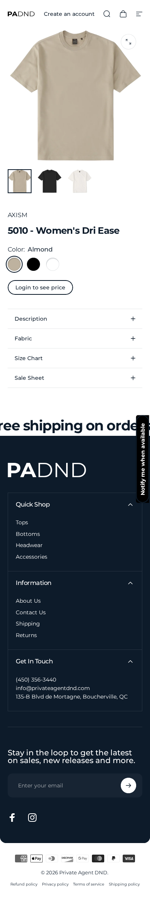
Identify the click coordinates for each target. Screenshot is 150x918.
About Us (28, 601)
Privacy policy (55, 884)
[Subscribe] (128, 785)
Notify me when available (142, 459)
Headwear (29, 545)
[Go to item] (20, 181)
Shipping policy (124, 884)
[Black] (33, 264)
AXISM (17, 215)
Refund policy (23, 884)
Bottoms (28, 534)
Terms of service (88, 884)
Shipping (28, 623)
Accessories (31, 557)
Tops (22, 522)
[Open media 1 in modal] (128, 41)
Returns (26, 635)
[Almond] (14, 264)
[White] (52, 264)
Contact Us (31, 612)
